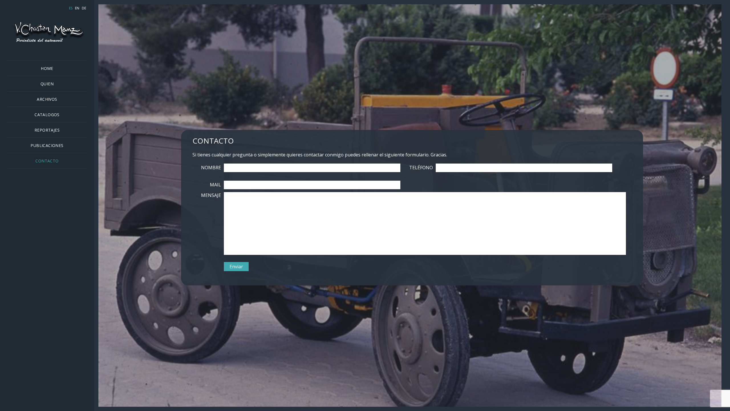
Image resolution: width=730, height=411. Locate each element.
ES (70, 8)
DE (84, 8)
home (47, 68)
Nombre (211, 167)
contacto (46, 161)
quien (47, 83)
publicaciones (47, 145)
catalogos (47, 114)
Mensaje (211, 195)
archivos (47, 99)
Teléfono (421, 167)
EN (77, 8)
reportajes (47, 130)
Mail (215, 185)
